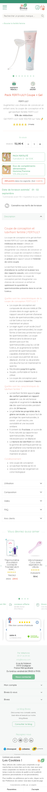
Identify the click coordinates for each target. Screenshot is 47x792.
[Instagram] (25, 740)
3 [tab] (19, 76)
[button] (23, 181)
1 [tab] (13, 76)
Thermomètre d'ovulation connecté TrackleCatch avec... (12, 565)
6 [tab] (28, 76)
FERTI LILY (23, 101)
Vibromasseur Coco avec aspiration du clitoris (35, 563)
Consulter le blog (23, 724)
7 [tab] (30, 76)
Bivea (23, 7)
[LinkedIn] (31, 740)
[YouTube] (20, 740)
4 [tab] (22, 76)
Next (44, 566)
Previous (2, 566)
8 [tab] (33, 76)
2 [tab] (16, 76)
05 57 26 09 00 (23, 656)
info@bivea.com (23, 659)
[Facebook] (15, 740)
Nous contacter (23, 677)
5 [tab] (25, 76)
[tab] (23, 216)
